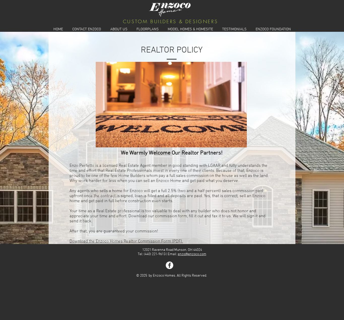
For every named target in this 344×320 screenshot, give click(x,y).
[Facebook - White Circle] (169, 265)
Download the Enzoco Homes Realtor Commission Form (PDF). (126, 241)
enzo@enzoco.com (192, 254)
